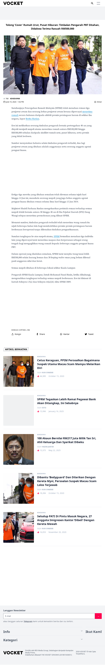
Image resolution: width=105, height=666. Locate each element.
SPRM (57, 236)
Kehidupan (15, 98)
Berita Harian (32, 118)
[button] (98, 3)
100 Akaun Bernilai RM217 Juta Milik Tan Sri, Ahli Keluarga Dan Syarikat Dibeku (66, 440)
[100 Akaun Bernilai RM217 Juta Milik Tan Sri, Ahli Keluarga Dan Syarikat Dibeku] (18, 449)
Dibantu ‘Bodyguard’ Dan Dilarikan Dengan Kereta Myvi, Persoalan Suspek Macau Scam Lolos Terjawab (67, 481)
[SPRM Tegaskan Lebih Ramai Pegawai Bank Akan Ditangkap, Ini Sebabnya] (18, 410)
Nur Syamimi (47, 372)
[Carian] (92, 3)
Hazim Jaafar (48, 447)
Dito (44, 408)
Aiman (99, 102)
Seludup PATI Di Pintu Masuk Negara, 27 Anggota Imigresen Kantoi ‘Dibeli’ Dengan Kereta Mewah (65, 520)
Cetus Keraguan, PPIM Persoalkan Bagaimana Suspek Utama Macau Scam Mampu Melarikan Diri (68, 364)
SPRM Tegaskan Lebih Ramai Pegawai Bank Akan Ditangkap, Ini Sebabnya (66, 401)
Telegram (28, 621)
